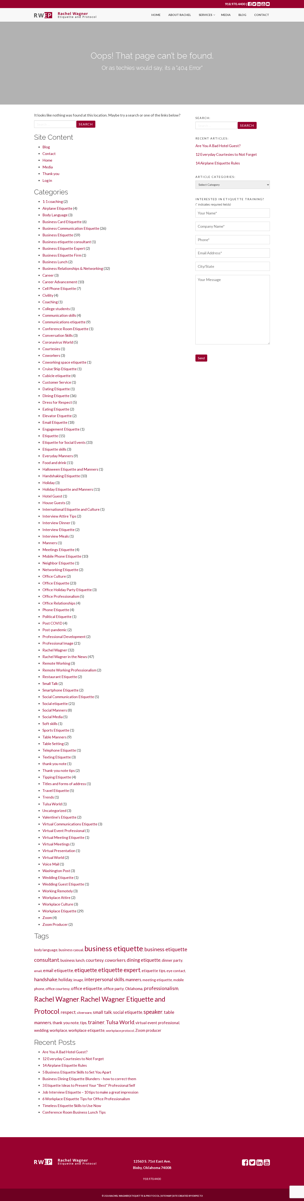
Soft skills (49, 723)
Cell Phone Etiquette (59, 288)
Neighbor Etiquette (58, 563)
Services (206, 15)
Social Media (52, 716)
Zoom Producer (55, 924)
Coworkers (51, 355)
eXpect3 (197, 1195)
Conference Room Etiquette (65, 328)
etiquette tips (153, 970)
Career (48, 275)
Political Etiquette (57, 616)
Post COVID (52, 623)
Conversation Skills (57, 335)
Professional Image (57, 643)
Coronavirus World (57, 342)
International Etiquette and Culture (71, 509)
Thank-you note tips (58, 770)
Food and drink (54, 462)
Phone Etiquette (55, 609)
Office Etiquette (55, 583)
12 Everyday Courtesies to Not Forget (73, 1058)
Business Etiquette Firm (61, 255)
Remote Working (56, 663)
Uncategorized (54, 810)
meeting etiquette (157, 980)
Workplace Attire (56, 897)
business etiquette (113, 948)
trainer (96, 1022)
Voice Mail (50, 864)
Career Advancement (59, 282)
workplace (58, 1030)
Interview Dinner (56, 522)
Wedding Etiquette (58, 877)
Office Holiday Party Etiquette (67, 589)
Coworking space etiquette (64, 362)
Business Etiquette (57, 235)
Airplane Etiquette (57, 208)
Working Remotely (57, 891)
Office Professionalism (60, 596)
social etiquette (127, 1012)
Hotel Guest (52, 496)
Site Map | (176, 1195)
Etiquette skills (54, 449)
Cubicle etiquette (56, 375)
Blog (242, 15)
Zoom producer (148, 1030)
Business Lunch (55, 261)
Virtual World (53, 857)
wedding (41, 1030)
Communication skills (59, 315)
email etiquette (58, 970)
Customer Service (56, 382)
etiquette (85, 970)
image (78, 980)
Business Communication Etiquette (70, 228)
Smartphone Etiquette (60, 690)
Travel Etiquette (55, 790)
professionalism (161, 988)
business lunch (72, 960)
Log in (47, 180)
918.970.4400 (235, 4)
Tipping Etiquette (56, 777)
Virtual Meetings (56, 844)
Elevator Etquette (57, 415)
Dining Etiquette (55, 395)
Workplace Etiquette (59, 911)
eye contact (175, 971)
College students (56, 308)
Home (155, 15)
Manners (49, 542)
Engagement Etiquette (61, 429)
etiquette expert (119, 969)
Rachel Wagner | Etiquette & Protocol (134, 1195)
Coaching (50, 302)
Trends (48, 797)
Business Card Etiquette (62, 221)
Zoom (47, 917)
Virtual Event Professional (63, 830)
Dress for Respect (57, 402)
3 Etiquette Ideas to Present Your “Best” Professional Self (88, 1085)
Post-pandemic (54, 629)
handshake (45, 979)
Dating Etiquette (56, 389)
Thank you (50, 173)
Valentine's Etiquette (59, 817)
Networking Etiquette (60, 569)
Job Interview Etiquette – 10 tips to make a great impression (90, 1092)
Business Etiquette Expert (63, 248)
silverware (84, 1012)
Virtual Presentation (58, 850)
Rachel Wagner (54, 650)
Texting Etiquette (56, 757)
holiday (65, 979)
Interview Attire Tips (59, 516)
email (38, 971)
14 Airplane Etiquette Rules (64, 1065)
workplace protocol (120, 1030)
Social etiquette (55, 703)
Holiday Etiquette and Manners (67, 489)
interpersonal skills (104, 979)
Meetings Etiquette (58, 549)
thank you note (54, 763)
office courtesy (57, 989)
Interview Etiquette (58, 529)
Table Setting (53, 743)
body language (45, 950)
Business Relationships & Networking (72, 268)
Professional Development (64, 636)
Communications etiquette (64, 322)
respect (68, 1012)
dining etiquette (143, 960)
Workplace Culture (57, 904)
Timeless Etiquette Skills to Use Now (71, 1105)
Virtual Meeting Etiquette (63, 837)
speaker (153, 1011)
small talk (102, 1012)
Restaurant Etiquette (59, 676)
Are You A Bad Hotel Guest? (64, 1052)
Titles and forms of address (64, 783)
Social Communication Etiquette (68, 696)
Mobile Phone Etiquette (61, 556)
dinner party (172, 960)
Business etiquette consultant (66, 241)
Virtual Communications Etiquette (69, 824)
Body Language (55, 215)
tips (83, 1022)
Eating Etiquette (55, 409)
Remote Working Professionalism (69, 670)
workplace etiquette (86, 1030)
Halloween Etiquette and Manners (70, 469)
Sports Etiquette (55, 730)
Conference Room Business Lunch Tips (74, 1112)
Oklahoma (133, 988)
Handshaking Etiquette (61, 476)
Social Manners (54, 710)
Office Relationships (58, 603)
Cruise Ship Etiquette (59, 369)
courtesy (95, 960)
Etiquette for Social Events (64, 442)
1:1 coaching (52, 201)
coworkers (115, 960)
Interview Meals (55, 536)
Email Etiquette (54, 422)
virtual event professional (157, 1022)
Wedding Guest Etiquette (63, 884)
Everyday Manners (57, 455)
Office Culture (54, 576)
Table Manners (54, 737)
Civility (47, 295)
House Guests (53, 502)
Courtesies (51, 348)
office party (113, 988)
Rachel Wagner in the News (64, 656)
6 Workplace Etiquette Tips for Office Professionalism (86, 1098)
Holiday (48, 482)
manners (133, 979)
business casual (71, 950)
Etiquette (50, 435)
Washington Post (56, 870)
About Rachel (179, 15)
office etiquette (86, 988)
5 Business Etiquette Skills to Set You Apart (76, 1072)
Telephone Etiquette (59, 750)
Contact (261, 15)
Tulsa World (52, 804)
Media (226, 15)
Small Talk (50, 683)
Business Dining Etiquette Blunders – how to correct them (89, 1078)
